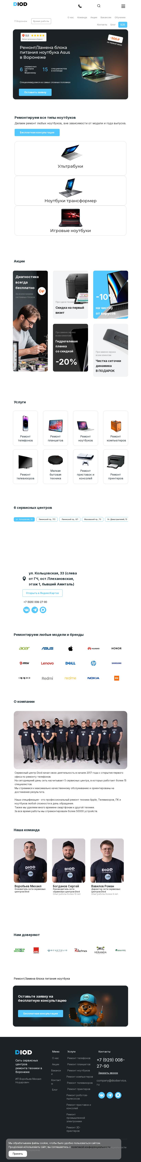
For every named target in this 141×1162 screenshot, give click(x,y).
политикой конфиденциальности (90, 1147)
